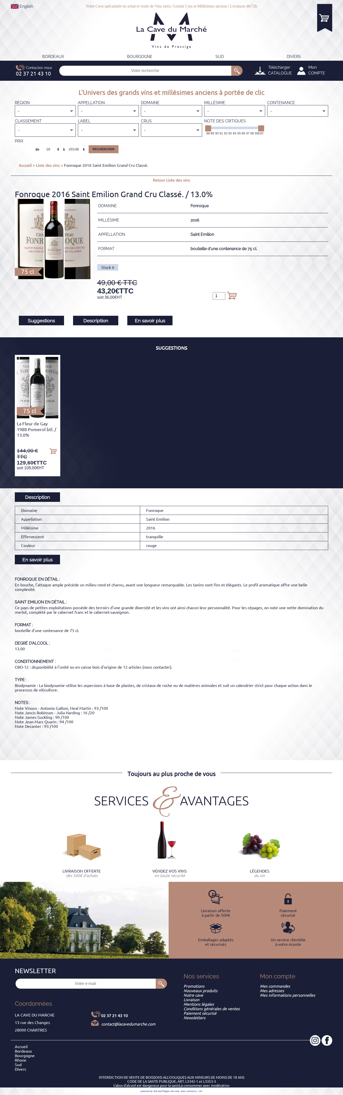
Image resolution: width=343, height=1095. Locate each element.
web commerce (189, 1091)
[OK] (237, 71)
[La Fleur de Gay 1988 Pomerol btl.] (37, 417)
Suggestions (41, 320)
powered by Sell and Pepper (155, 1091)
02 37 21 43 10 (114, 1015)
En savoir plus (150, 320)
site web (174, 1091)
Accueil (25, 165)
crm (200, 1091)
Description (95, 320)
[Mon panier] (324, 18)
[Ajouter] (231, 295)
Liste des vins (48, 165)
